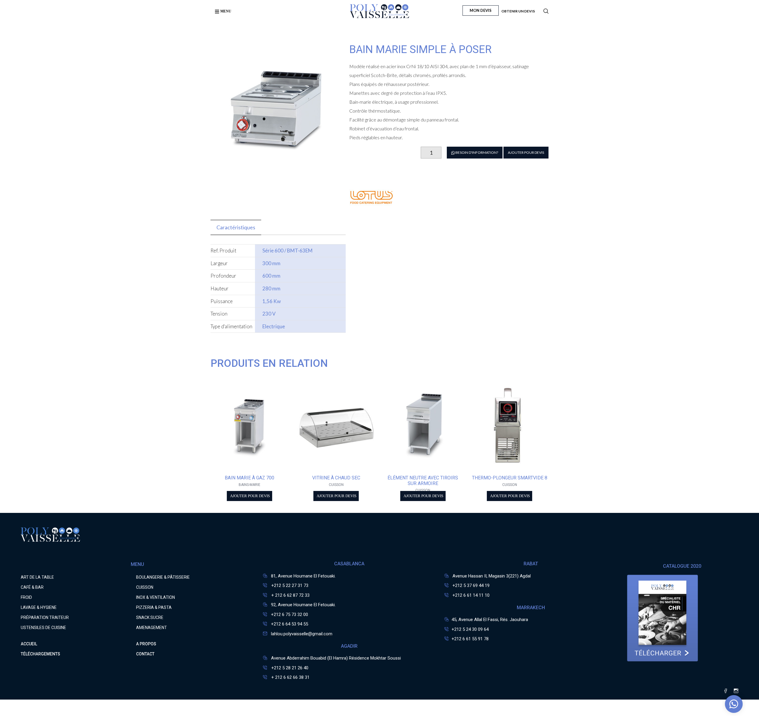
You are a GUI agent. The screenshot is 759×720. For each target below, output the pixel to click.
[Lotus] (371, 216)
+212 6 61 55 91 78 (470, 638)
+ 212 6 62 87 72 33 (290, 595)
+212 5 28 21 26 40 (289, 668)
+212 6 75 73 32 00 (289, 614)
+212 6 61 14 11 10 (470, 595)
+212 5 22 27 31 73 (289, 585)
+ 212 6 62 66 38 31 (290, 677)
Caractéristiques (235, 227)
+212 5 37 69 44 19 (470, 585)
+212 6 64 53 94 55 (289, 624)
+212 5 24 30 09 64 (470, 629)
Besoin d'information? (476, 152)
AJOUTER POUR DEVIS (526, 152)
